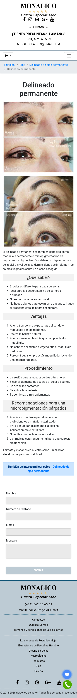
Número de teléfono (18, 509)
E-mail (10, 525)
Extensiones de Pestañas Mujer (38, 640)
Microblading (38, 655)
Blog (22, 65)
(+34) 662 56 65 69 (38, 604)
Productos (38, 660)
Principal (9, 65)
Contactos (38, 619)
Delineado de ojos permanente (48, 65)
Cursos (38, 27)
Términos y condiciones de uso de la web (38, 629)
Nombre (11, 493)
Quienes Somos (38, 624)
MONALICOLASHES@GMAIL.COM (38, 610)
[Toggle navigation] (69, 55)
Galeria (38, 671)
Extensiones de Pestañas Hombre (38, 645)
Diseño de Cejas (38, 650)
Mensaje (11, 540)
